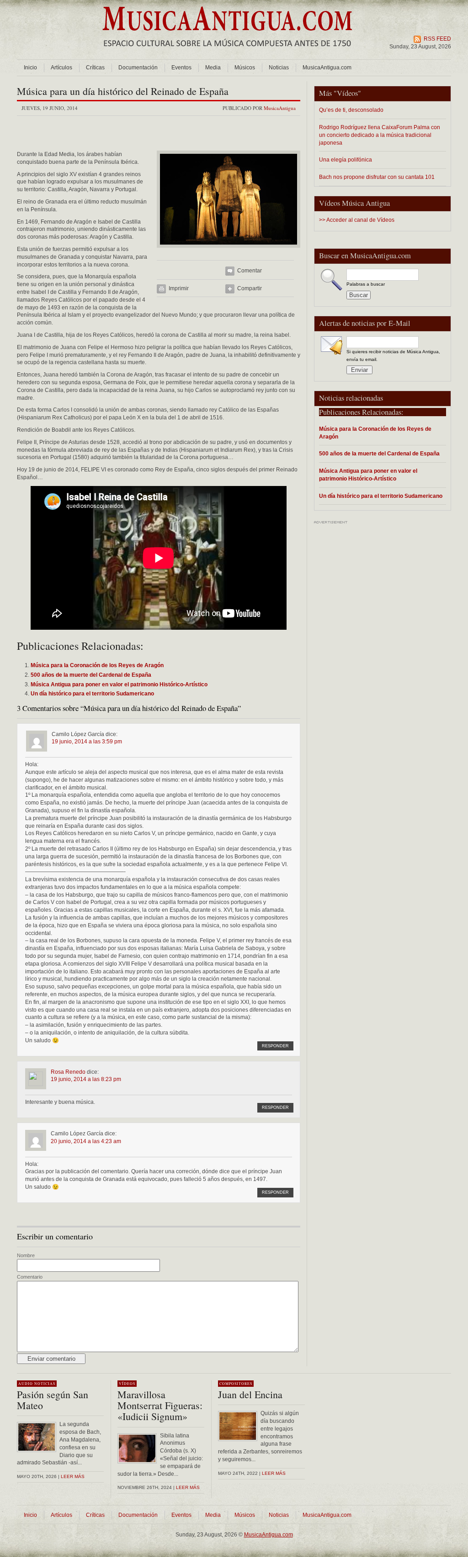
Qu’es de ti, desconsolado (351, 110)
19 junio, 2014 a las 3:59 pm (87, 741)
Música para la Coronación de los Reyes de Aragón (375, 432)
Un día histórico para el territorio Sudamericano (380, 496)
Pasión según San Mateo (52, 1400)
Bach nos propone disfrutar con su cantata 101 (377, 177)
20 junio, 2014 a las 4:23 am (86, 1141)
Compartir (249, 288)
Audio (25, 1383)
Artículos (61, 67)
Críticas (95, 67)
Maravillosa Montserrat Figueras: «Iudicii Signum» (159, 1405)
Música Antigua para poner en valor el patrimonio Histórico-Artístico (368, 474)
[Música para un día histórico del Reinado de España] (228, 250)
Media (213, 67)
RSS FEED (437, 39)
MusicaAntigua (280, 107)
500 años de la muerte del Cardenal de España (379, 453)
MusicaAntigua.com (327, 67)
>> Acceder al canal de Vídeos (356, 220)
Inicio (30, 67)
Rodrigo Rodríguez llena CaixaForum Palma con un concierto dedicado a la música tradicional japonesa (379, 135)
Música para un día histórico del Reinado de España (123, 91)
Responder (275, 1046)
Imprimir (179, 288)
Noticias (279, 67)
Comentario (30, 1277)
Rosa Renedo (68, 1072)
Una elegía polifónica (345, 159)
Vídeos (347, 93)
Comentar (249, 270)
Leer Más (188, 1487)
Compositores (235, 1383)
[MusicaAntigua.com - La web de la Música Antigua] (227, 52)
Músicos (244, 67)
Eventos (181, 67)
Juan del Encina (250, 1394)
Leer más (73, 1476)
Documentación (138, 67)
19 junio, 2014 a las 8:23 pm (86, 1079)
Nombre (26, 1255)
